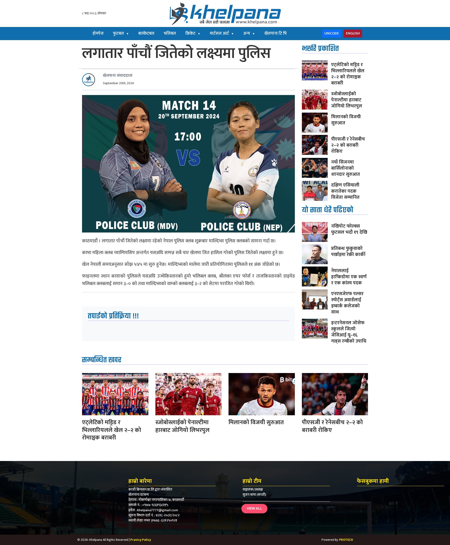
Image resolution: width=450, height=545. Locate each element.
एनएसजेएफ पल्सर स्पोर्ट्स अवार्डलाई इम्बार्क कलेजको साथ (347, 303)
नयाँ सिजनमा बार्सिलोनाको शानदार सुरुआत (345, 168)
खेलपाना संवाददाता (117, 75)
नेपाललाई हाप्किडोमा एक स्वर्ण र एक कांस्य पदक (349, 277)
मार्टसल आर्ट (222, 33)
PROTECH (346, 539)
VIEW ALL (254, 508)
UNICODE (331, 33)
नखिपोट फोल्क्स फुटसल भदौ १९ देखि (349, 229)
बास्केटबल (146, 33)
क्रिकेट (192, 33)
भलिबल (170, 33)
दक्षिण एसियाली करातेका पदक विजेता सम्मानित (345, 191)
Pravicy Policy (140, 539)
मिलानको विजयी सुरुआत (346, 120)
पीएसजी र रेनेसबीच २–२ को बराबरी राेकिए (348, 145)
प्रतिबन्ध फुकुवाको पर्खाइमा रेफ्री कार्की (348, 251)
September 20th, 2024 (118, 83)
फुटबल (121, 33)
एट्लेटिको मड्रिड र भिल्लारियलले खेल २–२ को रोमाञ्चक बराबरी (347, 74)
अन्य (249, 33)
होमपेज (98, 33)
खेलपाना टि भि (275, 33)
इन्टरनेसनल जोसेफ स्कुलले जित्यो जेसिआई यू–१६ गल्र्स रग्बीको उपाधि (348, 332)
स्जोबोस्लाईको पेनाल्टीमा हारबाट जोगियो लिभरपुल (346, 100)
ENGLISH (353, 33)
